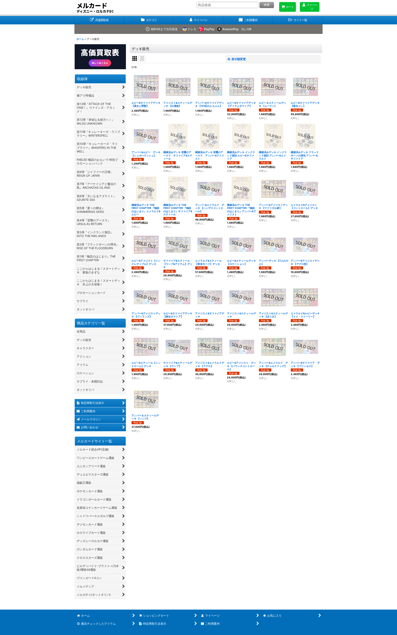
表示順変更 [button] (238, 59)
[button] (298, 20)
